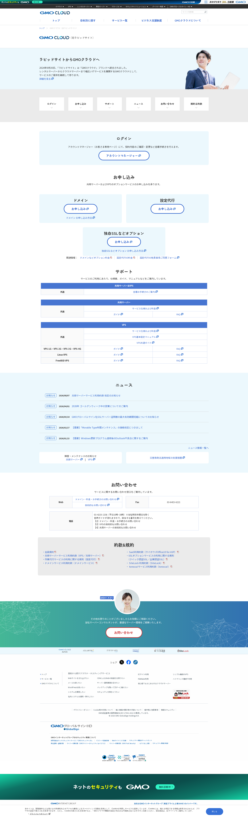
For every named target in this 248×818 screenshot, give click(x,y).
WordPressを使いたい (76, 687)
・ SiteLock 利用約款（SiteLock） (144, 563)
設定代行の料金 (125, 257)
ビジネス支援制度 (151, 20)
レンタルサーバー (83, 6)
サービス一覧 (119, 20)
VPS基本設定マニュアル (144, 336)
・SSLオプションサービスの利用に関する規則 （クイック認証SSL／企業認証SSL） (150, 557)
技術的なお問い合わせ (95, 505)
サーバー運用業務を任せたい (108, 682)
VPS (69, 6)
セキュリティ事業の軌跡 (160, 743)
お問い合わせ (123, 632)
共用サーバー (73, 459)
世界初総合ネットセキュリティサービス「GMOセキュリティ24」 (72, 740)
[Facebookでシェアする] (128, 662)
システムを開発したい (76, 692)
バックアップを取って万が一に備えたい (112, 687)
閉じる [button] (214, 812)
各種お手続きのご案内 (144, 291)
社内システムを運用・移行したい (81, 696)
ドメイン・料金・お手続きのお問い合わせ (95, 499)
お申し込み (78, 209)
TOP (243, 767)
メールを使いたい (75, 682)
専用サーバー (100, 6)
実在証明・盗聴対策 (57, 743)
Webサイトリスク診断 (119, 740)
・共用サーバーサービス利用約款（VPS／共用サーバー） (72, 555)
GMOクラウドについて (188, 20)
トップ (56, 20)
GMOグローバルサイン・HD (180, 6)
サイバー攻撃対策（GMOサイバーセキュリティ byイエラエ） (86, 743)
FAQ (178, 314)
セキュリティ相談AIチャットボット (140, 740)
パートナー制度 (157, 6)
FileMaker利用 (143, 679)
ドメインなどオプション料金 (95, 257)
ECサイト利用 (143, 674)
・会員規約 (48, 552)
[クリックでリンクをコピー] (135, 662)
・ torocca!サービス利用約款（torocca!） (148, 566)
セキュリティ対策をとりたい (108, 692)
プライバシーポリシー (39, 814)
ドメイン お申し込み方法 (79, 217)
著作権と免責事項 (151, 710)
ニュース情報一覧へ (198, 448)
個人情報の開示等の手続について (129, 710)
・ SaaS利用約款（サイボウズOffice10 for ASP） (151, 552)
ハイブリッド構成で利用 (182, 679)
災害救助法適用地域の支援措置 (166, 457)
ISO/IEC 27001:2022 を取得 (128, 713)
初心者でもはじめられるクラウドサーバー (154, 683)
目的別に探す (88, 20)
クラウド (59, 6)
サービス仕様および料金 (144, 308)
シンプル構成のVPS (180, 674)
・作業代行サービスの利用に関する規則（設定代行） (70, 559)
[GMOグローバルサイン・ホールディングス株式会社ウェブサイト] (71, 729)
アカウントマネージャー (122, 155)
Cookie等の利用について (103, 710)
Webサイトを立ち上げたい (78, 678)
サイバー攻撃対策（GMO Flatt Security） (122, 743)
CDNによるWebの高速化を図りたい (111, 678)
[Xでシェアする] (121, 662)
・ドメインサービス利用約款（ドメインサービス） (68, 563)
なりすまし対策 (145, 743)
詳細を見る (45, 78)
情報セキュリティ (168, 710)
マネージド (116, 6)
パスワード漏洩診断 (102, 740)
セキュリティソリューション (136, 6)
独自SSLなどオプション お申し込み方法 (122, 250)
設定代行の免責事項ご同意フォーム (158, 257)
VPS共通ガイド (144, 342)
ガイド (117, 314)
